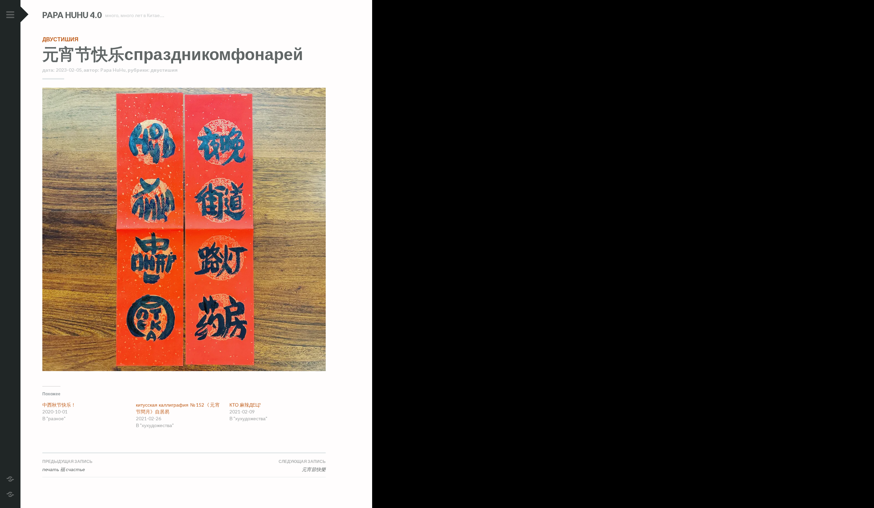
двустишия (60, 39)
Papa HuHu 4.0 (72, 15)
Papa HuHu (113, 70)
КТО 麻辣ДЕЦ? (245, 405)
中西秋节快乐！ (59, 405)
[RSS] (10, 493)
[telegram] (10, 478)
